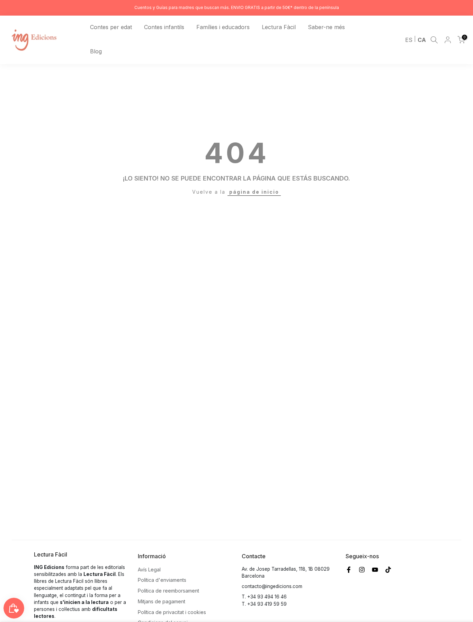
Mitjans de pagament (161, 601)
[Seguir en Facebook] (349, 570)
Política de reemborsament (168, 591)
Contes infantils (164, 27)
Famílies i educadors (223, 27)
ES (408, 40)
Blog (96, 51)
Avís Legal (149, 569)
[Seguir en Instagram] (362, 570)
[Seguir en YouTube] (375, 570)
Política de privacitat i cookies (172, 612)
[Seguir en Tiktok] (388, 570)
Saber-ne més (326, 27)
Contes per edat (111, 27)
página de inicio (254, 192)
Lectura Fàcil (279, 27)
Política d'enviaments (162, 580)
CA (422, 40)
